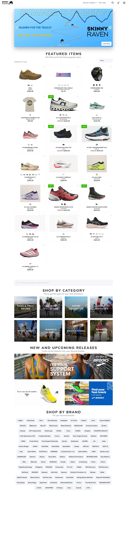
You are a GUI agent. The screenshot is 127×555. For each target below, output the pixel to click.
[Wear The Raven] (63, 28)
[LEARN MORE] (63, 366)
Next (110, 27)
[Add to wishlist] (44, 67)
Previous (17, 27)
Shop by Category (89, 3)
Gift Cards (102, 3)
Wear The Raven (104, 44)
